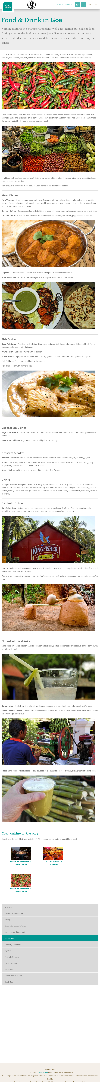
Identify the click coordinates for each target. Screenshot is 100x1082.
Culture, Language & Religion (16, 926)
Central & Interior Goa (13, 976)
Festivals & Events (12, 957)
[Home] (7, 10)
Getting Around (11, 963)
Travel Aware (42, 1072)
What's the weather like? (14, 913)
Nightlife (8, 951)
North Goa (9, 969)
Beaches (8, 907)
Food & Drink (10, 938)
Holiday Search (64, 4)
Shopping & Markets (13, 944)
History (7, 919)
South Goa (9, 982)
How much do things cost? (15, 932)
